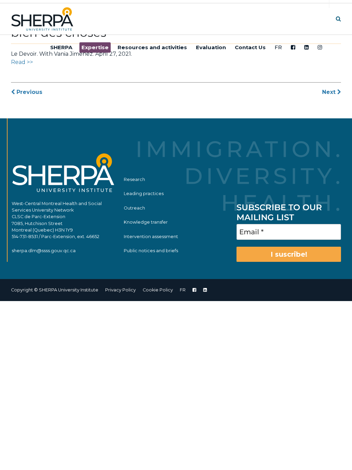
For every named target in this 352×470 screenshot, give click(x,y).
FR (278, 47)
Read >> (22, 62)
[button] (338, 18)
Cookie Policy (158, 289)
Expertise (95, 47)
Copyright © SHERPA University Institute (54, 289)
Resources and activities (152, 47)
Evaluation (211, 47)
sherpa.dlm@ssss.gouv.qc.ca (44, 250)
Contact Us (250, 47)
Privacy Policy (120, 289)
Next (329, 92)
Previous (28, 92)
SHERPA (61, 47)
